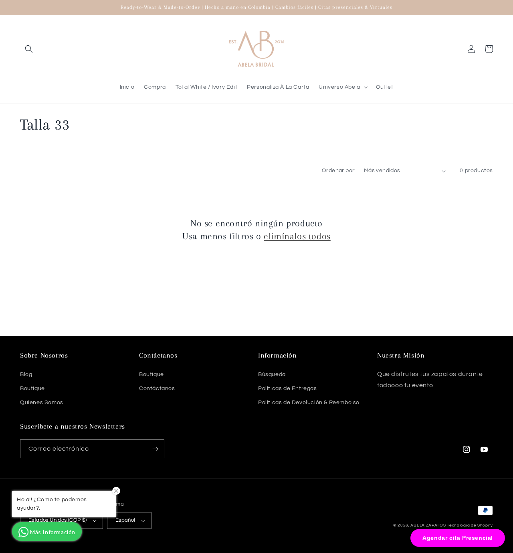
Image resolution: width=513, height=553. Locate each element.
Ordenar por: (339, 170)
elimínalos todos (297, 236)
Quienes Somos (41, 402)
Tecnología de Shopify (470, 525)
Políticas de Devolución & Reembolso (309, 402)
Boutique (32, 388)
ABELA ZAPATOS (428, 525)
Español (125, 520)
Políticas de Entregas (287, 388)
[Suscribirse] (155, 448)
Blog (26, 374)
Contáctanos (157, 388)
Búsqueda (272, 374)
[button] (29, 49)
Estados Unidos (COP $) (57, 520)
